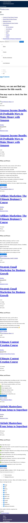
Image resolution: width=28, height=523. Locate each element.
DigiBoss (2, 124)
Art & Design (9, 29)
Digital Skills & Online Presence (10, 19)
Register (4, 6)
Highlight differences (9, 477)
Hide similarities (8, 475)
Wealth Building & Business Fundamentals (12, 38)
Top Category (6, 25)
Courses (4, 71)
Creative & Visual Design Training (10, 17)
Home (4, 69)
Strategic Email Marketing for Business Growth (12, 270)
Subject (7, 36)
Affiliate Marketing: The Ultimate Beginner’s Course (13, 199)
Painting (7, 34)
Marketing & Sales (7, 21)
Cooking (8, 30)
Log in (1, 6)
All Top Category (9, 27)
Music (7, 32)
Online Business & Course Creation (10, 23)
